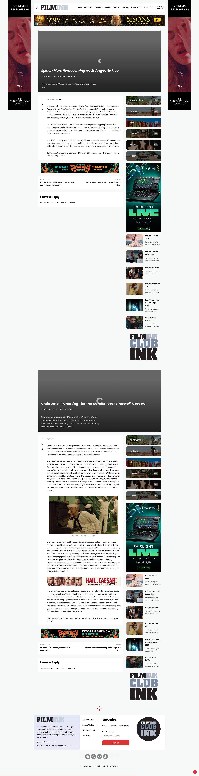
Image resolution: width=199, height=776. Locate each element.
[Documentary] (143, 100)
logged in (54, 203)
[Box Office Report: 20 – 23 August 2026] (134, 305)
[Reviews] (143, 145)
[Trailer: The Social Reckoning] (134, 256)
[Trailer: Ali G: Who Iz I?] (134, 289)
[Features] (143, 111)
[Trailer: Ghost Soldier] (134, 322)
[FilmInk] (54, 7)
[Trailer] (143, 156)
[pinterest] (42, 109)
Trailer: (152, 268)
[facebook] (42, 100)
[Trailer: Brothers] (134, 273)
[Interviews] (143, 133)
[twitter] (42, 104)
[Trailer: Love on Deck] (134, 240)
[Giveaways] (143, 122)
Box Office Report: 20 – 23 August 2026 (153, 303)
